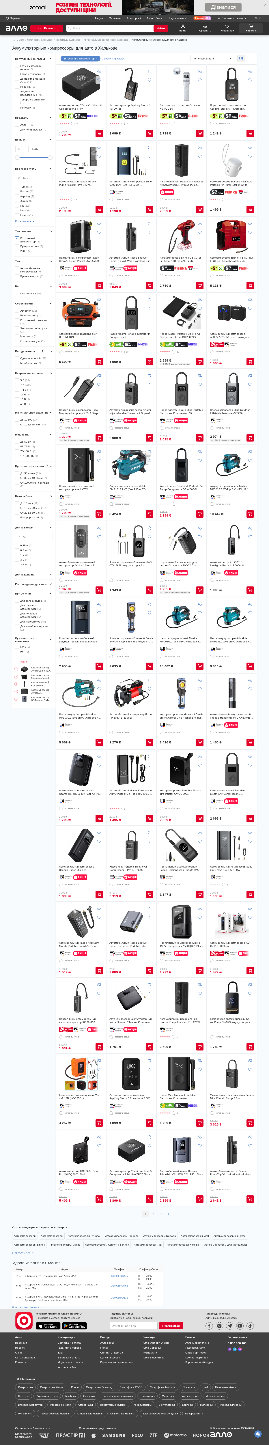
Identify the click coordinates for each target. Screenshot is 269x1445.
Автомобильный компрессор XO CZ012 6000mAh (230, 944)
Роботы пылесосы (231, 1404)
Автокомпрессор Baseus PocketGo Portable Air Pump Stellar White (231, 183)
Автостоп (28, 310)
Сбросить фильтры (113, 58)
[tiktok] (250, 1326)
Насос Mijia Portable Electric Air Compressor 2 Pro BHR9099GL (128, 868)
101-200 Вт (29, 456)
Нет (25, 651)
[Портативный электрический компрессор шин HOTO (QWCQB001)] (81, 465)
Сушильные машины (122, 1413)
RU (256, 18)
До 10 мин (29, 503)
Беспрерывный (31, 517)
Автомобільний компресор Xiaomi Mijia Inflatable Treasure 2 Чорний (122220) (130, 411)
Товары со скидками (32, 101)
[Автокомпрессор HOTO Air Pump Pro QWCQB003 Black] (81, 1150)
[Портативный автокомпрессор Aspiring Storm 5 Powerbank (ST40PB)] (232, 84)
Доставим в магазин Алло (32, 80)
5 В (25, 380)
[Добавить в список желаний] (99, 80)
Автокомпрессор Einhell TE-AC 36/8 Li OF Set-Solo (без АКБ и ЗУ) (232, 259)
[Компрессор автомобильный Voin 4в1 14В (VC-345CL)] (81, 1074)
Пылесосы (206, 1404)
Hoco (25, 210)
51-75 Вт (27, 446)
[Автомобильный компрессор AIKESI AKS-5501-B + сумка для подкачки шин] (232, 313)
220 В (25, 251)
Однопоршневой (33, 358)
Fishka (104, 1347)
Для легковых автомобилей (31, 615)
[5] (173, 1113)
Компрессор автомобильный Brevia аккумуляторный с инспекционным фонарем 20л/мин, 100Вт (181, 716)
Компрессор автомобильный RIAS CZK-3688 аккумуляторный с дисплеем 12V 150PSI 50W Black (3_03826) (130, 564)
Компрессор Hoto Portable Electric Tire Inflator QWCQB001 (180, 792)
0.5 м (25, 550)
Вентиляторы (167, 1404)
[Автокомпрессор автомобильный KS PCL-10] (181, 84)
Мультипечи (25, 1413)
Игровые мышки (215, 1395)
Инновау (27, 107)
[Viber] (229, 1349)
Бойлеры (187, 1404)
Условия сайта (67, 1367)
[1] (173, 123)
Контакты (21, 1362)
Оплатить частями (111, 1352)
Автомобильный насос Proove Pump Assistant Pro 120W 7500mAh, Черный (77, 183)
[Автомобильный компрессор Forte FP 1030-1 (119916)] (131, 693)
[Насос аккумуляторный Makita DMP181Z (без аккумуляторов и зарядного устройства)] (232, 617)
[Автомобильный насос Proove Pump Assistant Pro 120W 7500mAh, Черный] (81, 160)
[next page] (168, 1214)
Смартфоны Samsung (99, 1387)
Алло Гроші (107, 1342)
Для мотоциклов (33, 621)
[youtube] (240, 1326)
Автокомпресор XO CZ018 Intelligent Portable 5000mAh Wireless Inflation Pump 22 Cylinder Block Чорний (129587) (231, 564)
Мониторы (168, 1395)
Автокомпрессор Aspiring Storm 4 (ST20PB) (129, 107)
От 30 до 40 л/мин (33, 477)
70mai (26, 186)
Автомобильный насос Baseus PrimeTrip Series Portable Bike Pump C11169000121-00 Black (128, 944)
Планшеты (189, 1387)
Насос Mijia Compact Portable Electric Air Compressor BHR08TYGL (178, 1096)
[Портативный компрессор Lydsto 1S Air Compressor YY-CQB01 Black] (181, 922)
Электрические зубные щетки (160, 1413)
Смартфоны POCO (131, 1387)
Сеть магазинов (25, 1357)
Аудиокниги (150, 1352)
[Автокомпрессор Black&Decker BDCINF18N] (81, 313)
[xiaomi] (82, 1435)
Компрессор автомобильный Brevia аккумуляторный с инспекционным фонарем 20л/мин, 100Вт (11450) (131, 640)
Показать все (23, 221)
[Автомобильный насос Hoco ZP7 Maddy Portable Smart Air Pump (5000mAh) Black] (81, 922)
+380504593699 (119, 1286)
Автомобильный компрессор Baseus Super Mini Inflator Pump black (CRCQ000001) (41, 684)
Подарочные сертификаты (116, 1362)
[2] (224, 199)
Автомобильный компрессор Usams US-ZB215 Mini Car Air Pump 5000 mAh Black (81, 792)
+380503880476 (119, 1276)
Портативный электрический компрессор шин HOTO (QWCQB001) (76, 488)
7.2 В (25, 385)
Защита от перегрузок (33, 330)
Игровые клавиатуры (30, 1404)
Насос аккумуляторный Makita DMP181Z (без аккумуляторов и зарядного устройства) (229, 640)
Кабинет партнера (196, 1357)
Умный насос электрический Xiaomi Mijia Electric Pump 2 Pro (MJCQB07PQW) (232, 1096)
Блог (60, 1352)
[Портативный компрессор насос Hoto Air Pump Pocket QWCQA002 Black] (81, 236)
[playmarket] (74, 1326)
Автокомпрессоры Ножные (183, 1244)
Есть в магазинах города (30, 67)
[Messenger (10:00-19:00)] (240, 1349)
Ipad (205, 1387)
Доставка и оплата (69, 1342)
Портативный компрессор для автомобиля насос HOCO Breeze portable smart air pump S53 (180, 564)
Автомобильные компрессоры (31, 270)
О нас (18, 1352)
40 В (25, 404)
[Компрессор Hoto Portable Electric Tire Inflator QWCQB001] (181, 769)
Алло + (27, 124)
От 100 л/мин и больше (34, 484)
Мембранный (30, 363)
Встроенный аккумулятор (30, 240)
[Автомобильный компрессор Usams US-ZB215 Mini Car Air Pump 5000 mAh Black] (81, 769)
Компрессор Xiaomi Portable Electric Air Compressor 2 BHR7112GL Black (227, 792)
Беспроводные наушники (118, 1395)
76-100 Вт (28, 451)
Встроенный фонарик (33, 322)
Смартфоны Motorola (162, 1387)
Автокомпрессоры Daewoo (159, 1235)
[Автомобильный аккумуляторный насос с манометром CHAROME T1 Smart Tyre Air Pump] (232, 693)
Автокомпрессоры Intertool (230, 1235)
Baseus (26, 191)
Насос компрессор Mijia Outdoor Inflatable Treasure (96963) (230, 411)
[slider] (17, 157)
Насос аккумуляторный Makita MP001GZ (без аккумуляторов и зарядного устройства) (179, 640)
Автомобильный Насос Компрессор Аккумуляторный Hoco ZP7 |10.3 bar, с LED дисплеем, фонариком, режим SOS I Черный (131, 792)
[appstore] (48, 1326)
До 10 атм (29, 419)
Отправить (69, 28)
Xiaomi (26, 200)
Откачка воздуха (32, 341)
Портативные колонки (113, 1404)
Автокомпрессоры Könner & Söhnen (107, 1244)
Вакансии (21, 1342)
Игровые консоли (60, 1404)
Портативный (31, 293)
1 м (24, 555)
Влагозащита (30, 315)
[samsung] (113, 1435)
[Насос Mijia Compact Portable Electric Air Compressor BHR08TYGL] (181, 1074)
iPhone (75, 1387)
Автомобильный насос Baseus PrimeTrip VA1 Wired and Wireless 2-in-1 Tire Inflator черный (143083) (231, 1173)
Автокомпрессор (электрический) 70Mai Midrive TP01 (42, 677)
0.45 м (26, 545)
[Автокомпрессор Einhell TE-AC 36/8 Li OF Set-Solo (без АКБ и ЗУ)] (232, 236)
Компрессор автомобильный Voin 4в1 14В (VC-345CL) (79, 1096)
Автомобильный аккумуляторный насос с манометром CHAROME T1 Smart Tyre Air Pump (232, 716)
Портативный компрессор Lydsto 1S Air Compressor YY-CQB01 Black (181, 944)
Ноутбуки (23, 1395)
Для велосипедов (33, 600)
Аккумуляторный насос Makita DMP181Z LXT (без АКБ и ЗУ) (127, 488)
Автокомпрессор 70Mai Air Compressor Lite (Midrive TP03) (40, 691)
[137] (123, 352)
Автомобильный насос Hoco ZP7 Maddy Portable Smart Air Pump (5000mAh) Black (79, 944)
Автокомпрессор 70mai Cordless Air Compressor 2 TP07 (42, 669)
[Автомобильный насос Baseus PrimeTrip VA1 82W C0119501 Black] (181, 1150)
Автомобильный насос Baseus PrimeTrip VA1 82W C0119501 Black (181, 1173)
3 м (24, 559)
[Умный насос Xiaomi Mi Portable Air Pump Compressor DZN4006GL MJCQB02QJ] (181, 465)
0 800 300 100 (237, 1343)
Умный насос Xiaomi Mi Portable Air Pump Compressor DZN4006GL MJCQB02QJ (181, 488)
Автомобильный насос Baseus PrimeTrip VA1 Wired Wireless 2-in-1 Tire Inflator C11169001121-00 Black (131, 259)
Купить (99, 133)
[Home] (14, 40)
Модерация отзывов (70, 1362)
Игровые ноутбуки (47, 1395)
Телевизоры (147, 1395)
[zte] (153, 1435)
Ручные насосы (31, 276)
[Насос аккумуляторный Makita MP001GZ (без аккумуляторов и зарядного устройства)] (181, 617)
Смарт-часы (85, 1404)
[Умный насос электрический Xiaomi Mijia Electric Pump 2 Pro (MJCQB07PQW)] (232, 1074)
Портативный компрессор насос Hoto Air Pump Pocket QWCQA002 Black (79, 259)
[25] (123, 123)
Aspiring (27, 196)
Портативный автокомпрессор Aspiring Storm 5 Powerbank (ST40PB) (228, 107)
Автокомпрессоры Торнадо (122, 1235)
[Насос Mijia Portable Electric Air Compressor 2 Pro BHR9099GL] (131, 845)
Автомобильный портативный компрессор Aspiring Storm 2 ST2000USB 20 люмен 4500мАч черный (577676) (78, 564)
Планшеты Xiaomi (225, 1387)
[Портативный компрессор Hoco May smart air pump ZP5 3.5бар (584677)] (81, 389)
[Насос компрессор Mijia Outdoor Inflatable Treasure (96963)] (232, 389)
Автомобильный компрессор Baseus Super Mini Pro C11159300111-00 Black (76, 868)
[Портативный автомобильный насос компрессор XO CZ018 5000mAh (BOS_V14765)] (81, 998)
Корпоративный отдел (199, 1362)
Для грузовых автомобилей (30, 607)
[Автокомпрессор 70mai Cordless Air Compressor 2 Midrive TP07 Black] (131, 1150)
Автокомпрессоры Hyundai (84, 1235)
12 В (25, 394)
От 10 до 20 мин (33, 507)
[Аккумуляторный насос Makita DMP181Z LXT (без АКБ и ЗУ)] (131, 465)
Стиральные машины (90, 1413)
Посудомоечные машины (55, 1413)
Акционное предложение (31, 93)
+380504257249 (119, 1298)
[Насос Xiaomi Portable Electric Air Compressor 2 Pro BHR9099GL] (181, 313)
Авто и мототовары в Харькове (36, 40)
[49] (73, 123)
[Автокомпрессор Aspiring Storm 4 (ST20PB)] (131, 84)
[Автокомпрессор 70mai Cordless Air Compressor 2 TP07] (81, 84)
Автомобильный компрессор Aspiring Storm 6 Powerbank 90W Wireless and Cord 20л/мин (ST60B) (131, 1096)
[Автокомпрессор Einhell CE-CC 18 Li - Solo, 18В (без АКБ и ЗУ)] (181, 236)
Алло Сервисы (152, 1347)
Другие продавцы (33, 129)
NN (25, 205)
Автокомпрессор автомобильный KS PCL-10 (180, 107)
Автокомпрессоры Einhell (29, 1244)
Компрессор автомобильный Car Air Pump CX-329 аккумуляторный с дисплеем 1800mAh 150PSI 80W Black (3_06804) (231, 1020)
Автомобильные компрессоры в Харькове (106, 40)
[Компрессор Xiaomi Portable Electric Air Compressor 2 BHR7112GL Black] (232, 769)
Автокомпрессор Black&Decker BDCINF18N (78, 335)
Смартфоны (25, 1387)
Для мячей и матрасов (34, 628)
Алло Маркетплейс (197, 1342)
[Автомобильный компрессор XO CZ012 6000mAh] (232, 922)
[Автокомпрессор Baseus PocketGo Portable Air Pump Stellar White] (232, 160)
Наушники (89, 1395)
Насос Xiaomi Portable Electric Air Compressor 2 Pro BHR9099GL (180, 335)
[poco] (137, 1435)
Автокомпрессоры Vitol (195, 1235)
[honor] (201, 1435)
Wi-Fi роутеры (190, 1395)
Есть (25, 646)
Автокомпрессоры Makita (65, 1244)
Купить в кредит (110, 1357)
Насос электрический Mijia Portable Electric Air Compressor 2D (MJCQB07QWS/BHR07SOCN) (181, 411)
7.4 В (25, 389)
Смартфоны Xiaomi (51, 1387)
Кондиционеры (143, 1404)
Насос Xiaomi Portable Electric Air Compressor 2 (129, 335)
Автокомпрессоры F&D (148, 1244)
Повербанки (192, 1413)
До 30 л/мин (30, 473)
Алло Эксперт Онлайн (156, 1342)
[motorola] (175, 1435)
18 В (25, 399)
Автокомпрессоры (25, 1235)
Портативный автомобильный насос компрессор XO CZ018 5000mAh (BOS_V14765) (77, 1020)
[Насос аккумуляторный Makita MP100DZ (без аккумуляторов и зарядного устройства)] (81, 693)
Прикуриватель (31, 246)
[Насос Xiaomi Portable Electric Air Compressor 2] (131, 313)
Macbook (70, 1395)
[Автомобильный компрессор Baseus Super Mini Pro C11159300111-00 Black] (81, 845)
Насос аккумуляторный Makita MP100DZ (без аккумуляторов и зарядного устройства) (78, 716)
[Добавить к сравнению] (99, 71)
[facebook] (209, 1326)
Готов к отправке (32, 73)
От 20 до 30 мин (32, 512)
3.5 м (25, 564)
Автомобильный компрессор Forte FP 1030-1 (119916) (130, 716)
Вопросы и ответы (69, 1357)
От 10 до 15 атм (33, 424)
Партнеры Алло (195, 1347)
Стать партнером (196, 1352)
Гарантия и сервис (69, 1347)
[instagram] (219, 1326)
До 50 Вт (27, 441)
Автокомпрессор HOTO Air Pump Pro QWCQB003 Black (79, 1173)
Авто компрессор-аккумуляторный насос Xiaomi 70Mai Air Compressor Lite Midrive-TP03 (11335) (131, 1020)
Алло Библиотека (153, 1357)
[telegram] (229, 1326)
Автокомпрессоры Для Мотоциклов (225, 1244)
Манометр (29, 336)
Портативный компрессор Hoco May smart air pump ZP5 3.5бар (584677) (78, 411)
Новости (20, 1347)
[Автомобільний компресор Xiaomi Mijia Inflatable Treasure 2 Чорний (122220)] (131, 389)
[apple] (93, 1435)
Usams (26, 215)
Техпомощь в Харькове (68, 40)
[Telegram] (235, 1349)
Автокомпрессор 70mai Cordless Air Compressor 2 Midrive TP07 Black (131, 1173)
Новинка (28, 86)
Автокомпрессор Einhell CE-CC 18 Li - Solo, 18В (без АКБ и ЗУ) (180, 259)
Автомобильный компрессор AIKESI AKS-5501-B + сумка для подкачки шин (229, 335)
